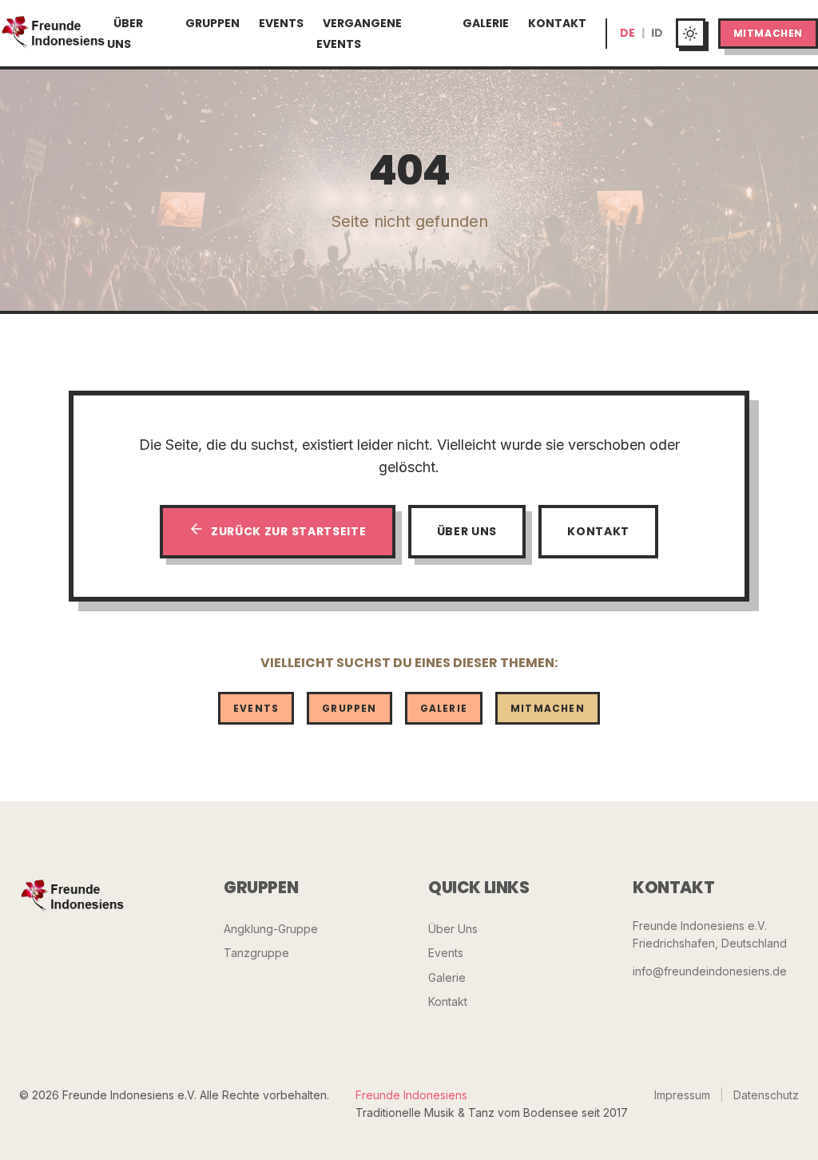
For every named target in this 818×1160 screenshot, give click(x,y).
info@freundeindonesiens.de (710, 971)
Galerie (486, 23)
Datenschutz (766, 1095)
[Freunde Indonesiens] (72, 897)
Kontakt (557, 23)
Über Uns (125, 33)
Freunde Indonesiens (411, 1095)
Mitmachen (768, 33)
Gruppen (212, 23)
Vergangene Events (359, 33)
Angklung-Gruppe (271, 929)
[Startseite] (53, 33)
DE (627, 33)
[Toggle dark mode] (690, 33)
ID (657, 33)
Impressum (682, 1095)
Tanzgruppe (256, 952)
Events (281, 23)
